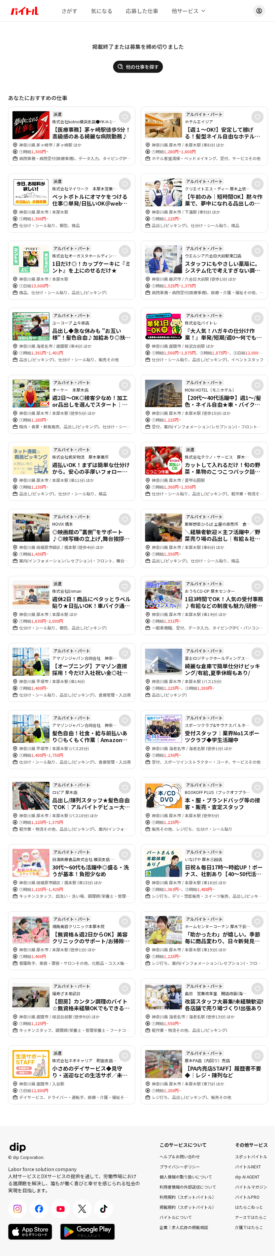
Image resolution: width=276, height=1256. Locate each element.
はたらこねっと (249, 1207)
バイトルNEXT (248, 1166)
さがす (69, 11)
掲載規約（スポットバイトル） (188, 1207)
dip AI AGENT (247, 1177)
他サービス (185, 11)
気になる (101, 11)
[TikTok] (103, 1208)
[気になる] (125, 117)
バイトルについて (176, 1217)
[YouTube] (60, 1208)
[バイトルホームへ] (24, 11)
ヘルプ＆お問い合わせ (180, 1156)
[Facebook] (39, 1208)
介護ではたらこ (249, 1227)
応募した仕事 (142, 11)
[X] (82, 1208)
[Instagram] (17, 1208)
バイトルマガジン (251, 1187)
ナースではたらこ (251, 1217)
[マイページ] (259, 11)
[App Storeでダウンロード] (30, 1232)
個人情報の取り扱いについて (186, 1177)
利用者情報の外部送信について (188, 1187)
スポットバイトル (251, 1156)
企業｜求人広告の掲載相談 (184, 1227)
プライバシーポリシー (180, 1166)
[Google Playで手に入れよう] (87, 1232)
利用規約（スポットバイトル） (188, 1197)
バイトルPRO (247, 1197)
